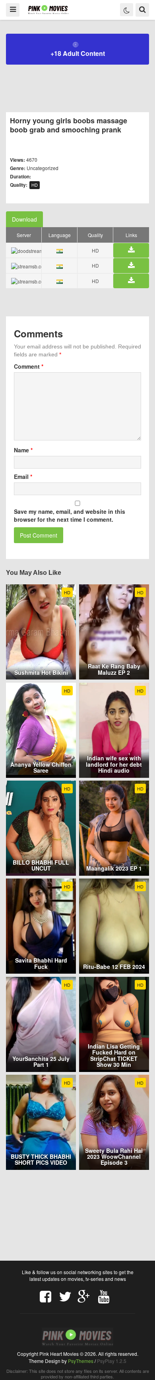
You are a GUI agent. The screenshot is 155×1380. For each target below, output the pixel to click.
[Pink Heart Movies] (48, 9)
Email (23, 476)
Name (23, 450)
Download (24, 219)
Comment (28, 366)
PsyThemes (80, 1360)
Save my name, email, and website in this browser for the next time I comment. (69, 515)
